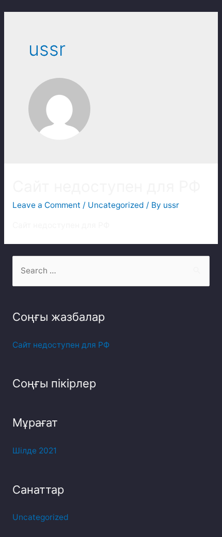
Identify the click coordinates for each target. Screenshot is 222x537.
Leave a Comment (46, 205)
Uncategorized (116, 205)
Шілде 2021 (34, 450)
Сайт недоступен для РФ (106, 186)
